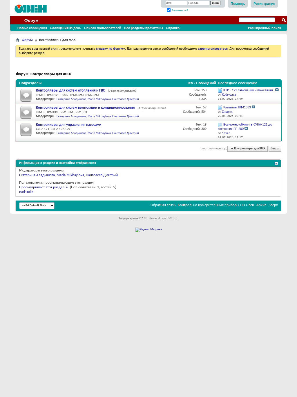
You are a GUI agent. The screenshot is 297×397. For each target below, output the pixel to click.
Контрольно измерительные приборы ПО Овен (216, 205)
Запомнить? (179, 10)
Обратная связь (163, 205)
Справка (173, 28)
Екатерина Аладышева (71, 99)
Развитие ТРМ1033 (237, 107)
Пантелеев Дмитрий (125, 99)
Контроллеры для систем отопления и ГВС (70, 90)
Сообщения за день (65, 28)
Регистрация (264, 4)
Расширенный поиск (264, 28)
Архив (261, 205)
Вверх (275, 148)
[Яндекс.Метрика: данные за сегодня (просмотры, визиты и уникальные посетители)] (148, 230)
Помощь (238, 4)
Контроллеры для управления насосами (68, 125)
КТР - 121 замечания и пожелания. (248, 90)
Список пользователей (102, 28)
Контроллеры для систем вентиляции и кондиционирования (85, 108)
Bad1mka (26, 192)
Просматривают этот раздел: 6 (43, 187)
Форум (31, 20)
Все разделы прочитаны (143, 28)
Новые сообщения (32, 28)
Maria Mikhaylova (99, 99)
